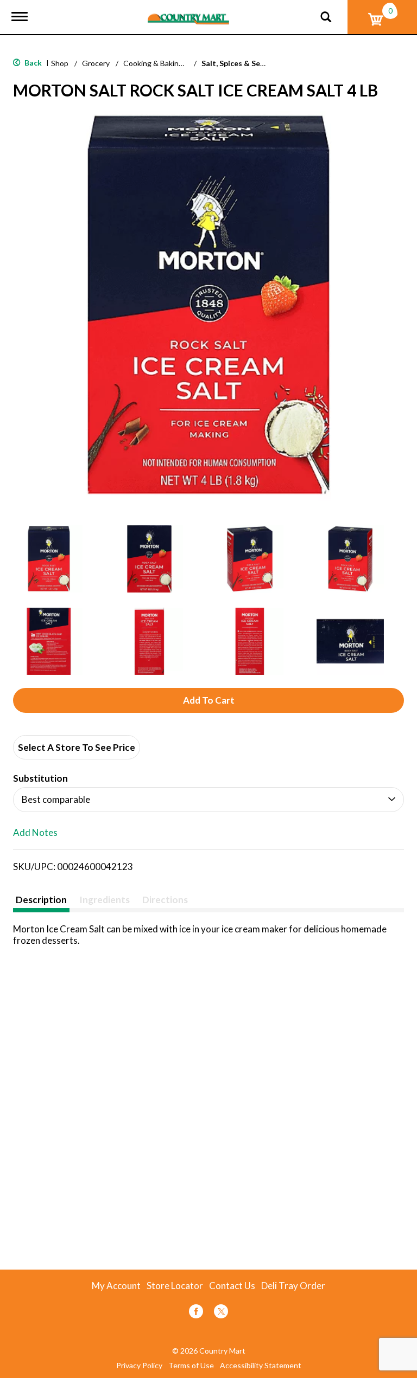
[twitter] (221, 1313)
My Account (116, 1285)
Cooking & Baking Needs (165, 63)
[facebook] (196, 1313)
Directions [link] (165, 899)
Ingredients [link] (104, 899)
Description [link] (41, 899)
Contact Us (232, 1285)
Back (32, 62)
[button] (49, 559)
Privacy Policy (139, 1365)
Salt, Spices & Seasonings (246, 63)
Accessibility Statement (260, 1365)
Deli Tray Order (293, 1285)
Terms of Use (191, 1365)
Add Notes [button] (35, 833)
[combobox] (208, 800)
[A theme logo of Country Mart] (188, 12)
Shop (59, 63)
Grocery (96, 63)
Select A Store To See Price (76, 747)
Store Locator (175, 1285)
